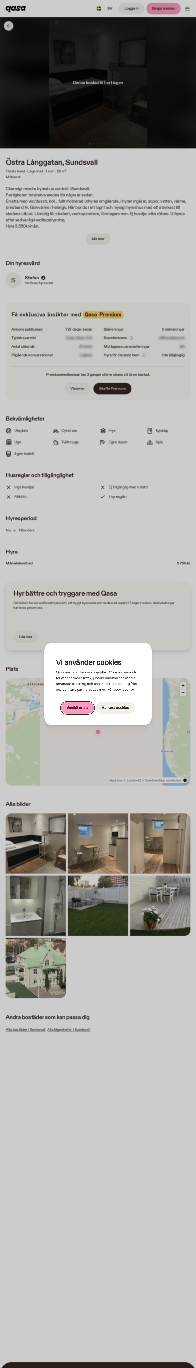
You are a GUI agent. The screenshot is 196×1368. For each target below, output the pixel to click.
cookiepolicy (124, 689)
